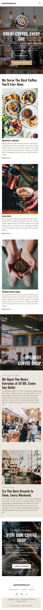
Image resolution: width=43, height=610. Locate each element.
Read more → (7, 158)
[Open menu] (40, 3)
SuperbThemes (21, 601)
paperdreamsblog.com (9, 3)
